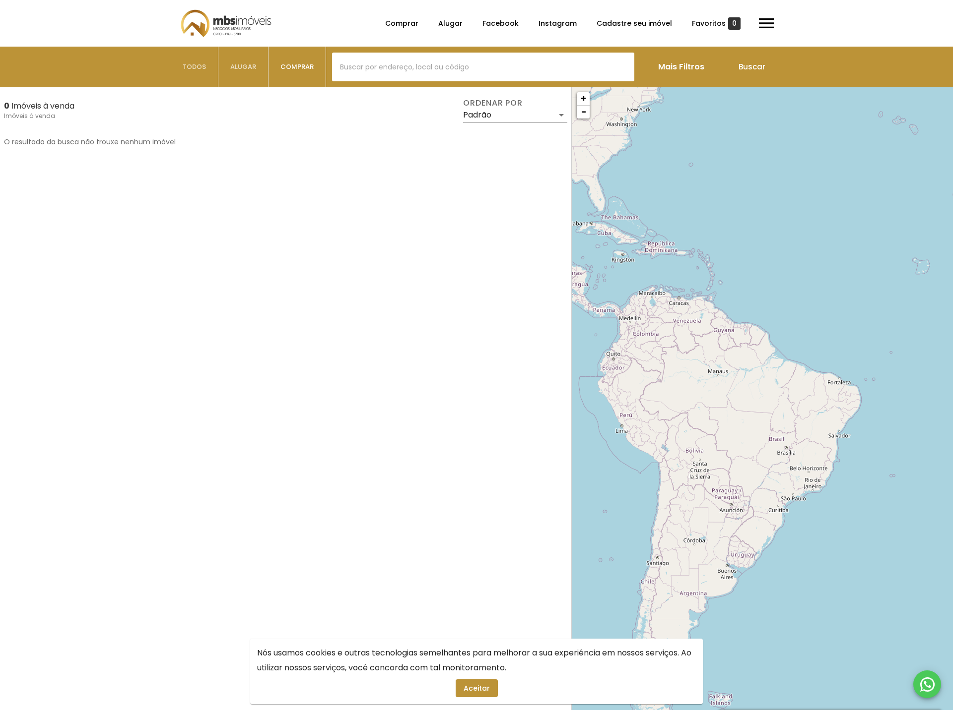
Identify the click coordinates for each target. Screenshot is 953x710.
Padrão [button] (477, 114)
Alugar (450, 23)
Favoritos (714, 23)
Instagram (558, 23)
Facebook (500, 23)
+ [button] (583, 98)
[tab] (194, 67)
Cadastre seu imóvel (634, 23)
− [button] (583, 112)
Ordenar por (493, 103)
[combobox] (483, 67)
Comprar (401, 23)
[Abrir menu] (766, 23)
